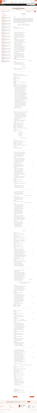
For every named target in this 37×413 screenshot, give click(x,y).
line (32, 11)
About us (1, 405)
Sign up (29, 401)
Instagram (34, 406)
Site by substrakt (1, 411)
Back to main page (19, 6)
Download (18, 9)
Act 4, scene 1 (31, 396)
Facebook (29, 406)
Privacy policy (1, 409)
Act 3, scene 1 (15, 396)
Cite (20, 9)
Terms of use (5, 409)
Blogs (10, 405)
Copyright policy (8, 409)
